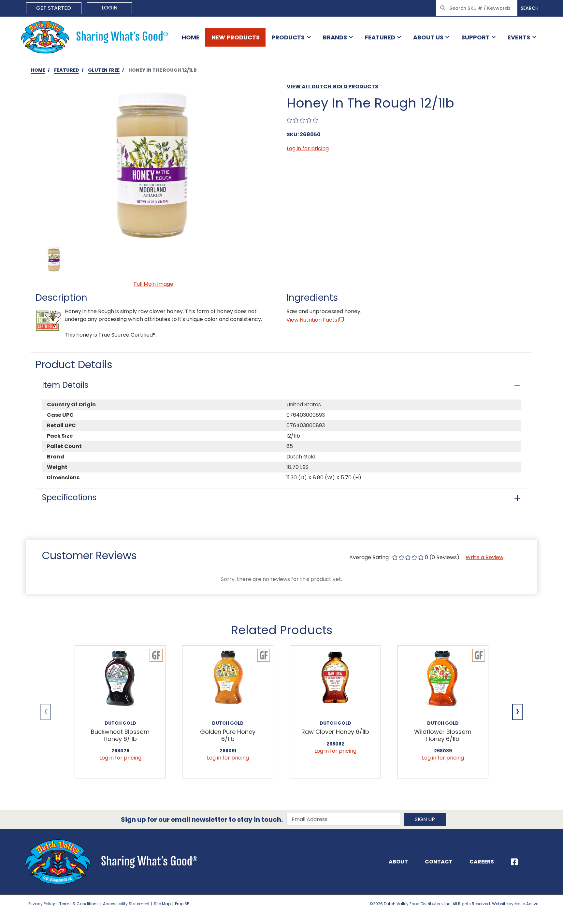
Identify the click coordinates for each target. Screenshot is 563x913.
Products (288, 37)
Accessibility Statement (126, 903)
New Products (235, 37)
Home (190, 37)
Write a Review (484, 557)
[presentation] (45, 712)
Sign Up (425, 819)
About (398, 861)
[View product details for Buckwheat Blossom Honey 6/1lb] (120, 680)
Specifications (69, 497)
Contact (439, 861)
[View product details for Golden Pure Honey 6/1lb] (227, 680)
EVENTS (519, 37)
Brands (335, 37)
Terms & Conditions (79, 903)
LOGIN (109, 7)
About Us (428, 37)
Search (530, 8)
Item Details (65, 385)
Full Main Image (153, 284)
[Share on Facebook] (514, 861)
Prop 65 (182, 903)
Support (475, 37)
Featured (380, 37)
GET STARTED (53, 8)
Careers (481, 861)
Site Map (162, 903)
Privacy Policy (41, 903)
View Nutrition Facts (312, 320)
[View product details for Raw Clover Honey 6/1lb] (335, 680)
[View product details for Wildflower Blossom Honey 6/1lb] (442, 680)
